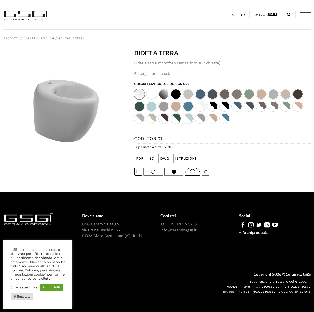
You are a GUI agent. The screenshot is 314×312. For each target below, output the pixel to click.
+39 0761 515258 (182, 224)
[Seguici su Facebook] (242, 225)
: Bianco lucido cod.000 (167, 84)
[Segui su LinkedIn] (267, 225)
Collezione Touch (39, 38)
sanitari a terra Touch (156, 147)
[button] (289, 14)
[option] (139, 94)
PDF (139, 158)
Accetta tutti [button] (51, 287)
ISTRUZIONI (185, 158)
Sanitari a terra (72, 38)
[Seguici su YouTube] (275, 225)
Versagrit (261, 14)
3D (151, 158)
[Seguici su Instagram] (251, 225)
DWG (164, 158)
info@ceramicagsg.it (178, 230)
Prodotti (11, 38)
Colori (161, 84)
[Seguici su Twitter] (259, 225)
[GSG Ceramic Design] (26, 15)
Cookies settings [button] (23, 287)
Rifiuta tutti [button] (22, 296)
